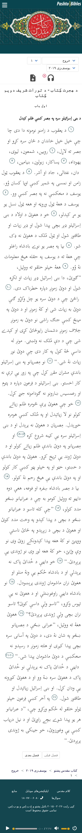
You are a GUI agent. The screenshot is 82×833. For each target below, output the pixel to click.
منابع (14, 791)
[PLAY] (7, 828)
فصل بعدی (32, 755)
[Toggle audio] (50, 78)
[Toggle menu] (5, 5)
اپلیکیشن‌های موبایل (37, 791)
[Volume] (56, 828)
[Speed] (74, 828)
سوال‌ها (56, 798)
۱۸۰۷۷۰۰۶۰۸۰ (30, 798)
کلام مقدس (63, 791)
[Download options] (33, 78)
